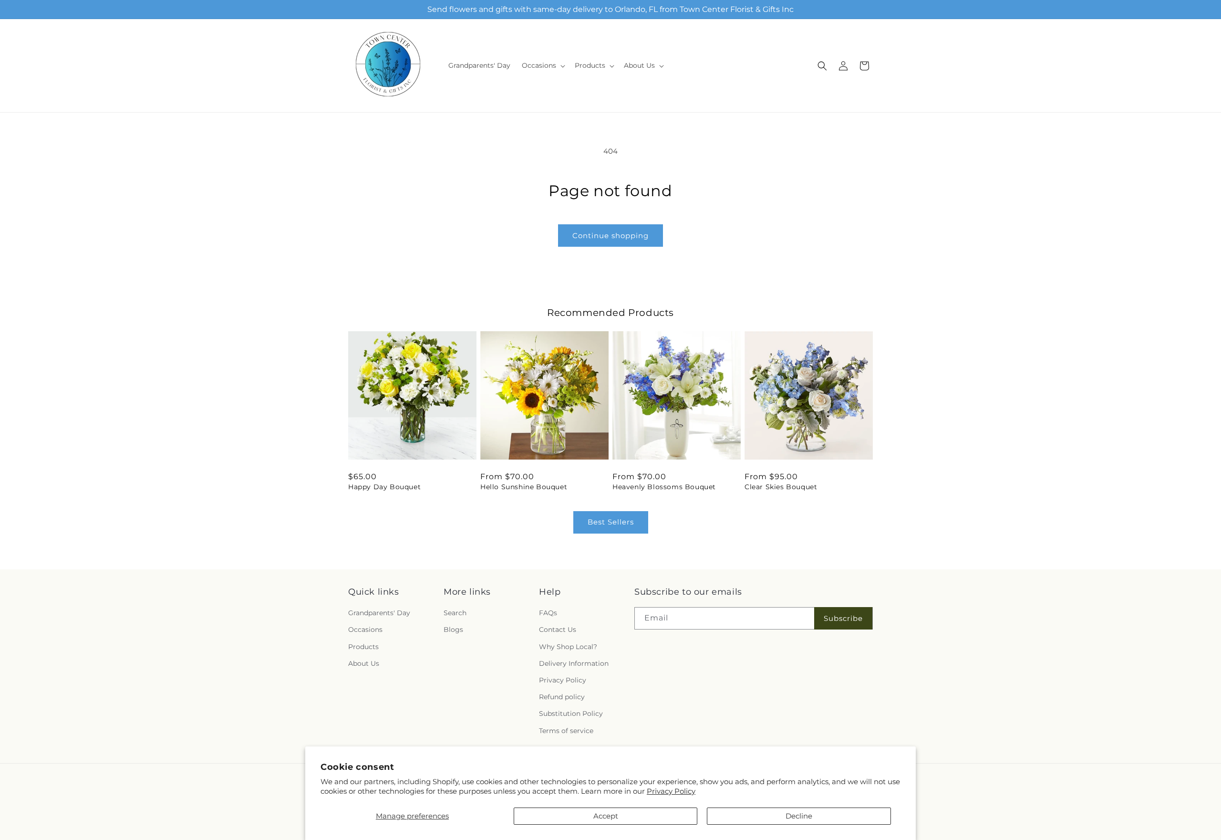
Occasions (365, 629)
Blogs (453, 629)
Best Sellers (611, 521)
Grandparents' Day (379, 613)
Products (363, 646)
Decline (799, 815)
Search (455, 613)
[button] (542, 65)
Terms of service (566, 730)
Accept (605, 815)
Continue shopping (610, 235)
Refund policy (562, 697)
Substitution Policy (571, 713)
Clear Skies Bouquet (781, 487)
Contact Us (557, 629)
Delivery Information (574, 663)
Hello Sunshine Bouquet (523, 487)
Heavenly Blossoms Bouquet (664, 487)
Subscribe (843, 618)
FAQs (548, 613)
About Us (363, 663)
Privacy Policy (671, 791)
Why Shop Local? (568, 646)
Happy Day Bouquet (384, 487)
